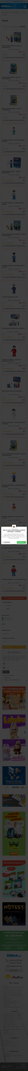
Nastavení (7, 542)
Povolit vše (21, 542)
